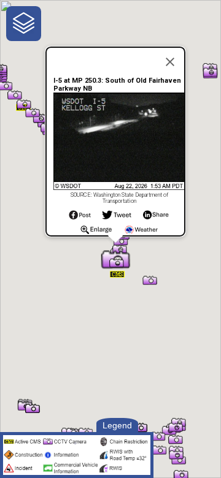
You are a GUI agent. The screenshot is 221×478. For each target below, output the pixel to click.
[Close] (170, 62)
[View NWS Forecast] (141, 233)
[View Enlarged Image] (96, 233)
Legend (117, 425)
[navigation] (23, 23)
